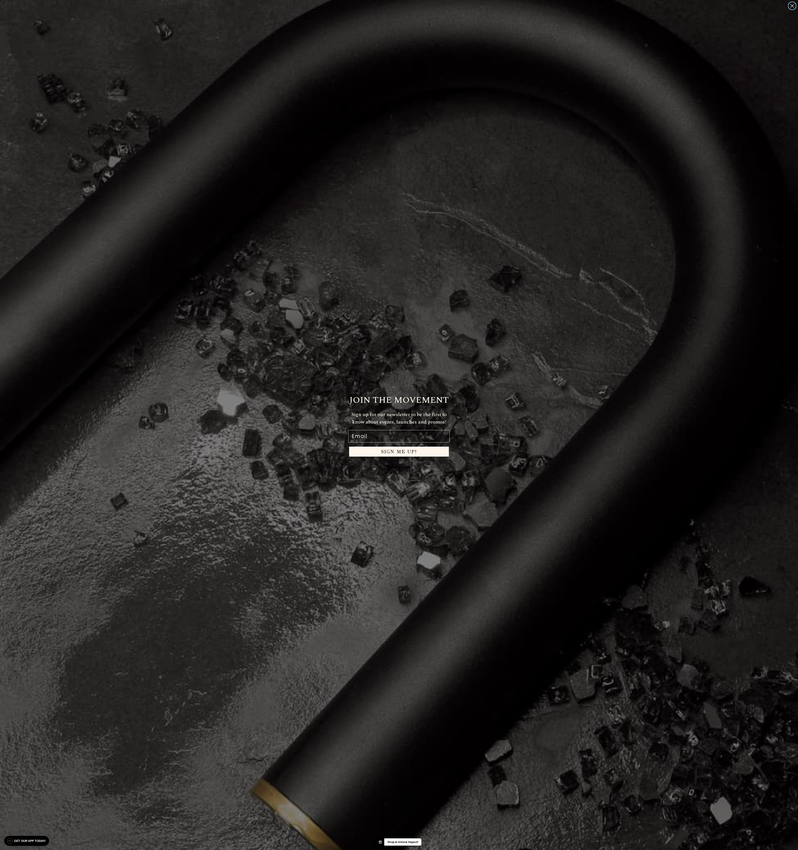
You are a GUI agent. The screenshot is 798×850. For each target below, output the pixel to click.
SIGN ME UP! (399, 451)
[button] (26, 841)
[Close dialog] (792, 6)
